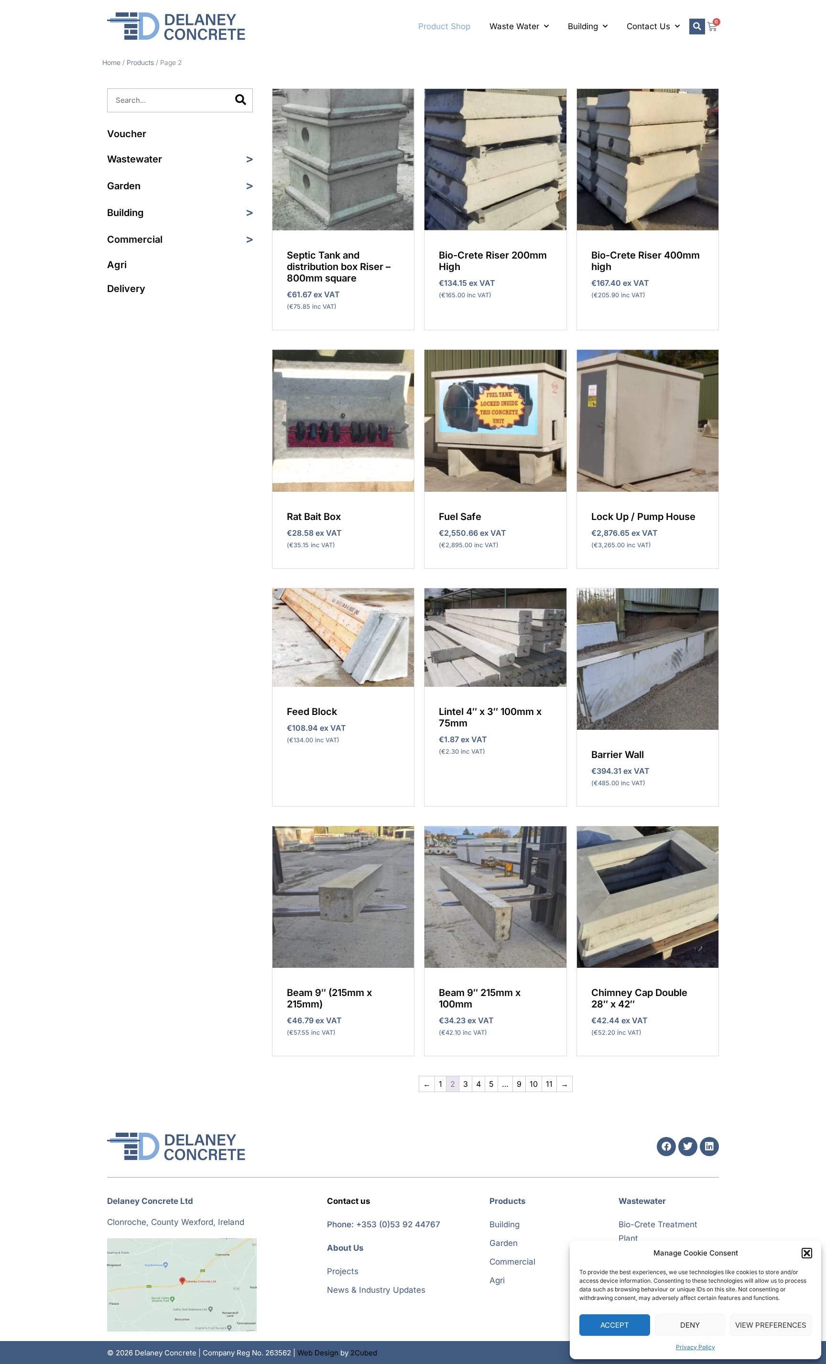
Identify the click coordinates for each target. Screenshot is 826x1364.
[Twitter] (687, 1146)
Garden (124, 186)
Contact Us (648, 26)
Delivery (126, 288)
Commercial (135, 239)
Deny (690, 1325)
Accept (614, 1325)
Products (140, 62)
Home (111, 62)
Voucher (126, 134)
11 (549, 1084)
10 (534, 1084)
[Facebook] (666, 1146)
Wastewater (134, 159)
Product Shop (444, 26)
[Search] (240, 100)
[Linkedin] (709, 1146)
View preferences (770, 1325)
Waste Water (514, 26)
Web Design (317, 1352)
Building (583, 26)
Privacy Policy (695, 1347)
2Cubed (363, 1352)
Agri (117, 265)
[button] (807, 1253)
